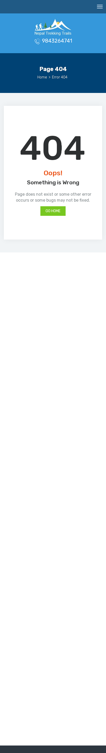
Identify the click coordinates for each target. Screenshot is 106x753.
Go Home (53, 211)
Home (42, 77)
